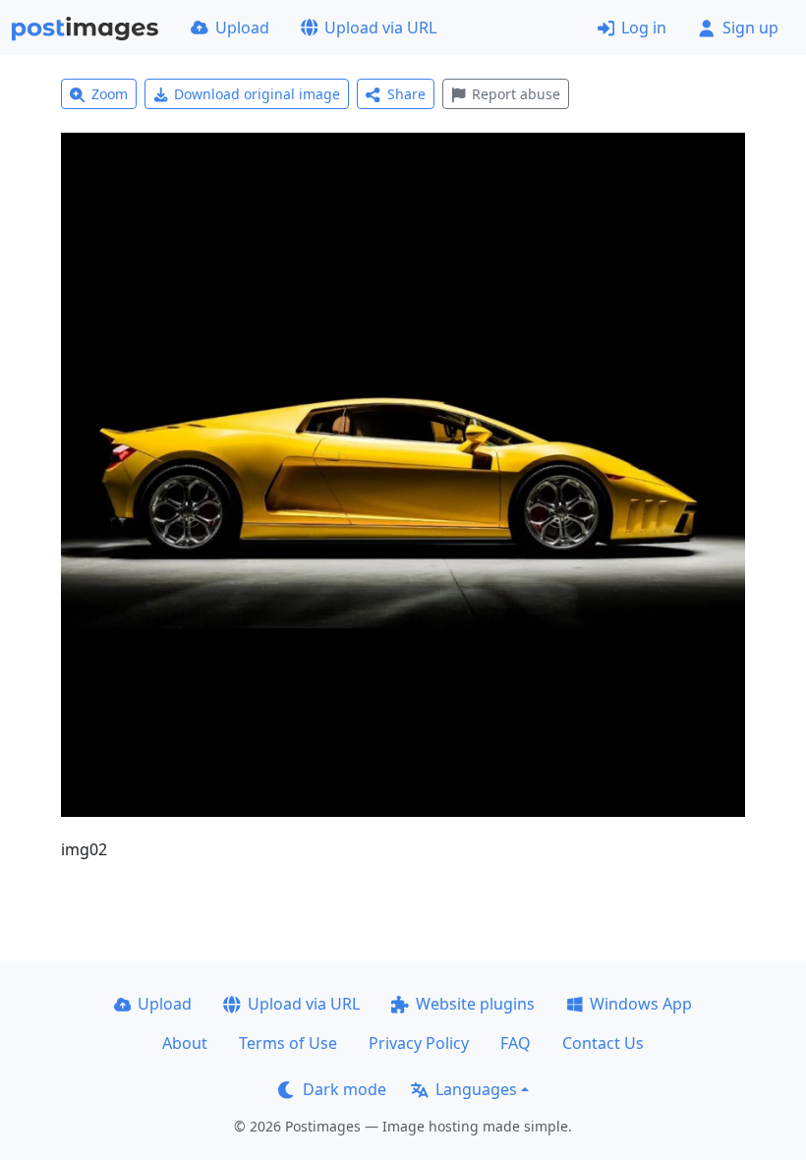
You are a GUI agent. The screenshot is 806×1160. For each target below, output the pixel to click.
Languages (476, 1089)
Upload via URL (380, 27)
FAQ (515, 1043)
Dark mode (344, 1089)
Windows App (641, 1004)
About (184, 1043)
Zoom (109, 94)
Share (406, 94)
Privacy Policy (419, 1043)
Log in (643, 27)
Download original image (257, 94)
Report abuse (516, 94)
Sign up (750, 27)
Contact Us (603, 1043)
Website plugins (475, 1004)
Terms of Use (288, 1043)
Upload (242, 27)
